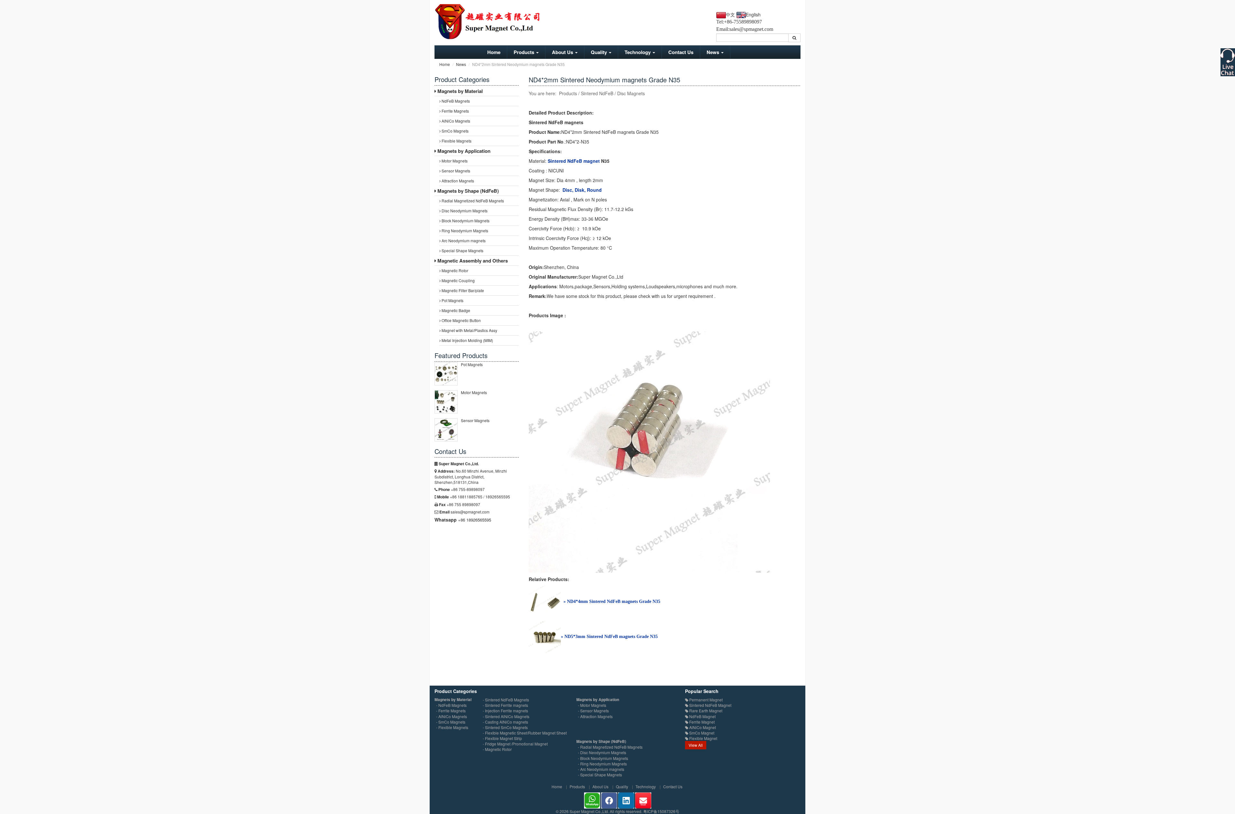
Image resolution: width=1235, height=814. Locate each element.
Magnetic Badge (455, 310)
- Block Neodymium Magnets (603, 758)
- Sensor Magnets (593, 710)
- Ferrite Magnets (451, 710)
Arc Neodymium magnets (463, 240)
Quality (599, 52)
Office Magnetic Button (461, 320)
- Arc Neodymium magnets (601, 769)
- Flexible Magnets (452, 727)
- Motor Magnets (592, 705)
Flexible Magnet (702, 738)
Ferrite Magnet (701, 722)
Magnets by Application (463, 150)
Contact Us (680, 52)
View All (696, 745)
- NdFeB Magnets (451, 705)
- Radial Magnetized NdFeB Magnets (610, 747)
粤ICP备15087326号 (661, 811)
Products (524, 52)
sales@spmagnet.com (751, 29)
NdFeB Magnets (455, 101)
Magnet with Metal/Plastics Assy (469, 330)
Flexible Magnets (456, 140)
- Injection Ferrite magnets (505, 710)
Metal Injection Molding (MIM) (467, 340)
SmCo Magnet (701, 732)
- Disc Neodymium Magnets (602, 752)
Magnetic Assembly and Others (472, 260)
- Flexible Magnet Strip (502, 738)
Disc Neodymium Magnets (464, 210)
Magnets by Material (459, 91)
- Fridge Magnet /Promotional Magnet (515, 743)
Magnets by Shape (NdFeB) (467, 190)
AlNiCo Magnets (455, 121)
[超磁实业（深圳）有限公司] (492, 21)
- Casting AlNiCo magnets (505, 722)
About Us (563, 52)
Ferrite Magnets (455, 111)
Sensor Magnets (455, 170)
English (753, 14)
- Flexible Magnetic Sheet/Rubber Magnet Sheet (525, 732)
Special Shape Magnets (462, 250)
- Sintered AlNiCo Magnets (506, 716)
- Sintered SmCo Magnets (505, 727)
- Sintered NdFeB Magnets (506, 699)
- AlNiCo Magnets (451, 716)
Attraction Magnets (457, 180)
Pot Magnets (452, 300)
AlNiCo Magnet (702, 727)
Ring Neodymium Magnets (464, 230)
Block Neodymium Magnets (465, 220)
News (713, 52)
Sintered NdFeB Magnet (709, 705)
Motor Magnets (454, 160)
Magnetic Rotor (454, 270)
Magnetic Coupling (458, 280)
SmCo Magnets (455, 131)
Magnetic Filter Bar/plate (462, 290)
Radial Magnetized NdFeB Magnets (472, 200)
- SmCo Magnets (450, 722)
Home (493, 52)
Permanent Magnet (705, 699)
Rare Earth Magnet (705, 710)
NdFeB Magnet (702, 716)
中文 (730, 15)
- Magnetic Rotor (497, 749)
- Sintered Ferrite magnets (505, 705)
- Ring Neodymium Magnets (602, 763)
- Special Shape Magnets (600, 774)
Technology (638, 52)
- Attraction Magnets (595, 716)
